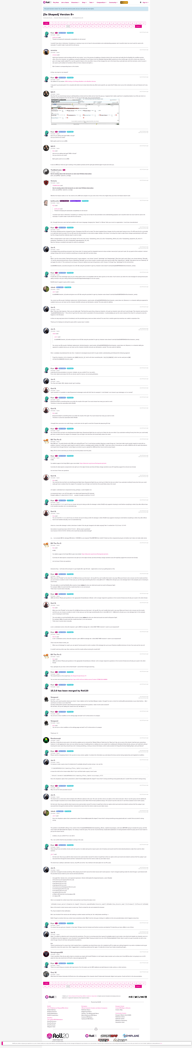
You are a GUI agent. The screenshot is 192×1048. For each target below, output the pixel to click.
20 (117, 23)
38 (83, 26)
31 (56, 26)
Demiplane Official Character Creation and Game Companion (94, 1007)
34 (68, 26)
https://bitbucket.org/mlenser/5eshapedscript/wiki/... (93, 463)
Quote (57, 35)
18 (109, 23)
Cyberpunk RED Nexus (87, 1019)
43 (102, 26)
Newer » (138, 26)
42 (98, 26)
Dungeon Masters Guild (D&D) (123, 1015)
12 (86, 23)
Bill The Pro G (56, 439)
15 (98, 23)
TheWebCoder (56, 170)
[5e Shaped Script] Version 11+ (78, 676)
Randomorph (56, 738)
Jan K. (53, 247)
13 (90, 23)
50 (129, 26)
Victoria (54, 181)
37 (79, 26)
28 (45, 26)
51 (133, 26)
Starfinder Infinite (120, 1018)
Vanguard (54, 697)
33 (64, 26)
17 (105, 23)
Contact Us (88, 996)
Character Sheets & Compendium (62, 18)
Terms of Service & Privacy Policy (75, 996)
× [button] (181, 1043)
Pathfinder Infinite (120, 1017)
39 (87, 26)
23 (128, 23)
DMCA (84, 996)
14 (94, 23)
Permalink (53, 35)
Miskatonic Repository (121, 1020)
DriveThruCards (51, 1025)
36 (75, 26)
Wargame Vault (51, 1027)
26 (140, 23)
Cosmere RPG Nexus (86, 1017)
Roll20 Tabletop (51, 1010)
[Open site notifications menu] (140, 2)
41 (95, 26)
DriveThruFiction (51, 1023)
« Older (46, 23)
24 (132, 23)
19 (113, 23)
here (161, 1043)
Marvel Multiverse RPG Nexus (89, 1015)
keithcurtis (55, 37)
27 (144, 23)
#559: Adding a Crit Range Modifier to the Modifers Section (80, 81)
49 (125, 26)
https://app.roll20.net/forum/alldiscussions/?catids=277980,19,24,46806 (88, 679)
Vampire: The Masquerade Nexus (90, 1013)
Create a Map (119, 1010)
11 (82, 23)
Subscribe (124, 2)
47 (118, 26)
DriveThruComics (51, 1021)
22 (124, 23)
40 (91, 26)
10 (79, 23)
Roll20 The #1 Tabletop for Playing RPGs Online (57, 1007)
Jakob (53, 287)
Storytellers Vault (120, 1022)
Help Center (94, 996)
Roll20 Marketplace (52, 1013)
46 (114, 26)
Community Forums (47, 18)
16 (102, 23)
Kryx (53, 33)
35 (72, 26)
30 (52, 26)
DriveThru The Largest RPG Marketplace (55, 1018)
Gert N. (53, 388)
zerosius (54, 50)
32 (60, 26)
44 (106, 26)
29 (49, 26)
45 (110, 26)
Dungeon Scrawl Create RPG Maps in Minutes (123, 1007)
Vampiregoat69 (57, 952)
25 (136, 23)
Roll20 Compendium (52, 1015)
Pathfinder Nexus (85, 1010)
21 (121, 23)
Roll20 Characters (52, 1011)
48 (121, 26)
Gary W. (54, 972)
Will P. (53, 92)
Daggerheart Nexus (86, 1011)
